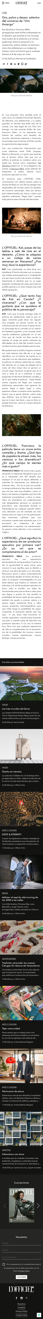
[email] (4, 64)
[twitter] (18, 64)
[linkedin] (15, 64)
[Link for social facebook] (16, 1298)
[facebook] (7, 64)
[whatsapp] (22, 64)
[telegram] (26, 64)
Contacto (21, 1308)
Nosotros (21, 1304)
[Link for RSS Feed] (26, 1298)
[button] (38, 425)
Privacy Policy (25, 1271)
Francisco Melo (17, 169)
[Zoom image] (21, 221)
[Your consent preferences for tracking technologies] (39, 1315)
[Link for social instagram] (21, 1298)
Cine (4, 12)
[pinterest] (11, 64)
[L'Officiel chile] (21, 3)
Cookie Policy (21, 1315)
